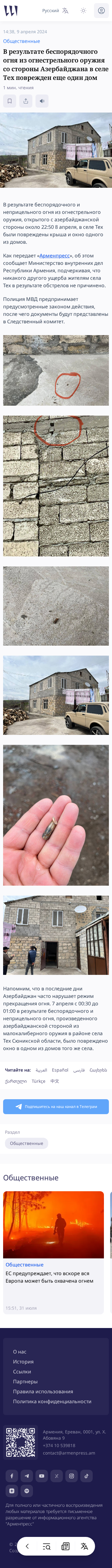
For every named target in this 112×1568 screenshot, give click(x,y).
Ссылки (22, 1371)
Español (60, 1070)
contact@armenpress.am (69, 1453)
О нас (19, 1351)
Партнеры (25, 1381)
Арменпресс (55, 255)
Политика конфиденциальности (52, 1401)
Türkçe (38, 1081)
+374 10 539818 (59, 1445)
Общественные (26, 1143)
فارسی (79, 1070)
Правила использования (43, 1391)
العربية (41, 1070)
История (23, 1361)
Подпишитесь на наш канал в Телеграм (61, 1106)
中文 (54, 1081)
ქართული (16, 1081)
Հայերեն (98, 1070)
